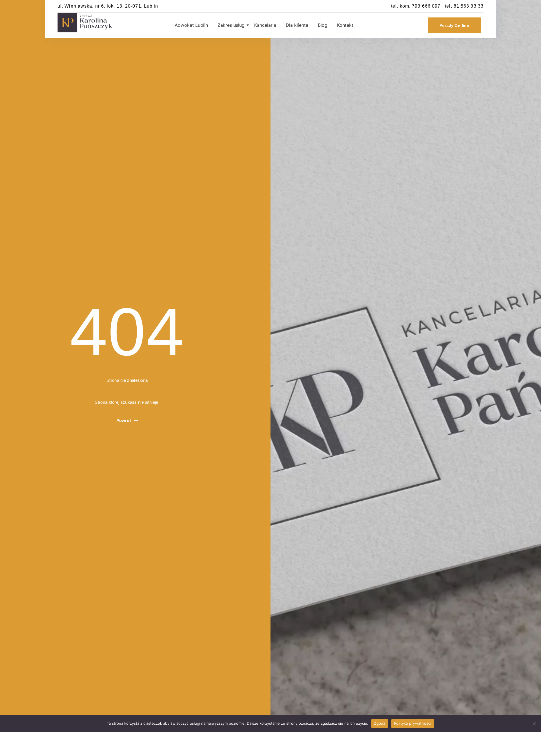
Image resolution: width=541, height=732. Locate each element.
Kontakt (345, 25)
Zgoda (379, 723)
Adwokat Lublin (191, 25)
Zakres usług (231, 25)
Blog (322, 25)
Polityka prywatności (412, 723)
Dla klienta (297, 25)
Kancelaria (265, 25)
